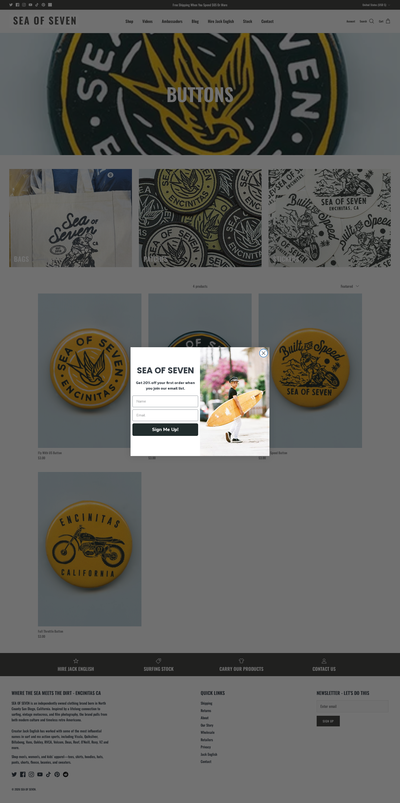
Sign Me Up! (165, 429)
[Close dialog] (263, 353)
